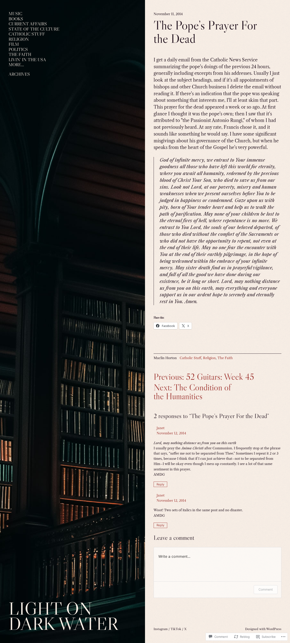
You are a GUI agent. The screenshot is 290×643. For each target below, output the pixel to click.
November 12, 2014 (171, 433)
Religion (209, 358)
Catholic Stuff (190, 358)
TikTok (176, 629)
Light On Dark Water (63, 616)
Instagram (161, 629)
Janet (160, 428)
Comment (266, 589)
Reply (160, 484)
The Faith (225, 358)
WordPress (273, 629)
